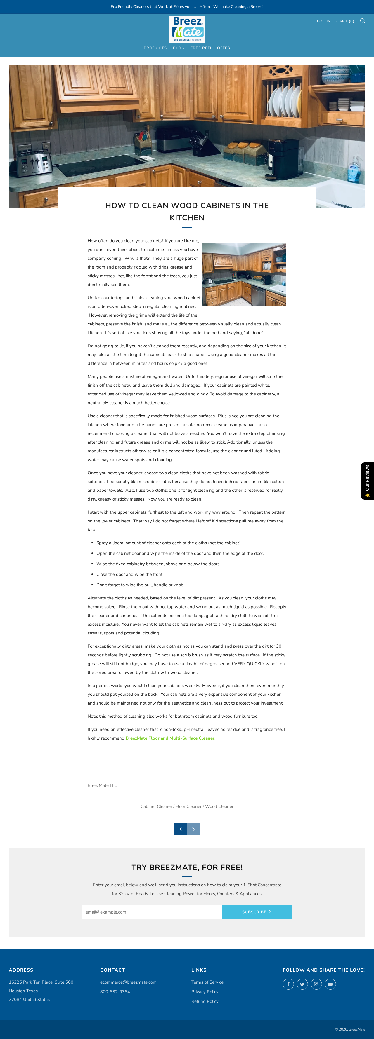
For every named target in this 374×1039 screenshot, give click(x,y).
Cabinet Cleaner (156, 806)
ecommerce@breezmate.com (128, 982)
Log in (324, 21)
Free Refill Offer (211, 48)
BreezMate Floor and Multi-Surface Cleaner (169, 738)
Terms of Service (207, 982)
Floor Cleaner (189, 806)
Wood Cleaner (219, 806)
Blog (178, 48)
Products (155, 48)
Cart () (345, 21)
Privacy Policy (205, 992)
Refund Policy (205, 1001)
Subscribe (254, 912)
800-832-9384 (115, 992)
